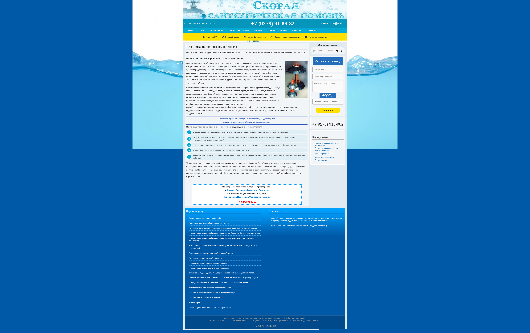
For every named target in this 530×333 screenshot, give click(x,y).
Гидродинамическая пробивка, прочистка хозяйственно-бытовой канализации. (224, 233)
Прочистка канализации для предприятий (326, 144)
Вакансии (312, 30)
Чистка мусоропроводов (325, 154)
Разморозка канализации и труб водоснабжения (211, 253)
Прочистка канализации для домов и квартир (326, 149)
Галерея (271, 30)
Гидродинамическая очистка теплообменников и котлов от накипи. (219, 283)
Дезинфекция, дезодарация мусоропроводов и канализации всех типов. (222, 273)
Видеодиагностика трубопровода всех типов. (209, 223)
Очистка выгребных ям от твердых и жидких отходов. (213, 293)
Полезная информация (238, 30)
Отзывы (283, 30)
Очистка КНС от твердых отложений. (205, 297)
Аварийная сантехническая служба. (205, 218)
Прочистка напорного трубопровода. (205, 258)
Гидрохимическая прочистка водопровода (208, 263)
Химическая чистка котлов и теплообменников (210, 288)
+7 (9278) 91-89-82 (247, 202)
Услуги (201, 30)
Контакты (258, 30)
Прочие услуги (321, 160)
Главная (189, 30)
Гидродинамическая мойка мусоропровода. (209, 268)
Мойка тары (194, 302)
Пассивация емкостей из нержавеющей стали (210, 307)
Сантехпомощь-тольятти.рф (199, 23)
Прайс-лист (297, 30)
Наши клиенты (216, 30)
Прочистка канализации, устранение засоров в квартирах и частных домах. (223, 228)
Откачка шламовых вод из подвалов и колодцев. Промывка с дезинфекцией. (223, 278)
